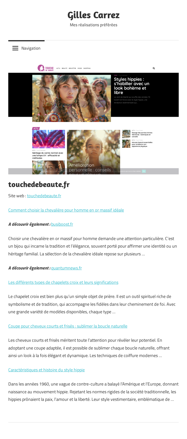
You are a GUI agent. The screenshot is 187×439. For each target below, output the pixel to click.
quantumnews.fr (66, 268)
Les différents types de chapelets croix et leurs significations (63, 282)
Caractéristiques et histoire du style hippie (46, 370)
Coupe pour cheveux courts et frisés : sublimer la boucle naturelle (67, 326)
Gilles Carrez (93, 15)
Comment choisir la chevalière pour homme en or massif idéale (66, 210)
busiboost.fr (62, 224)
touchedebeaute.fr (44, 195)
